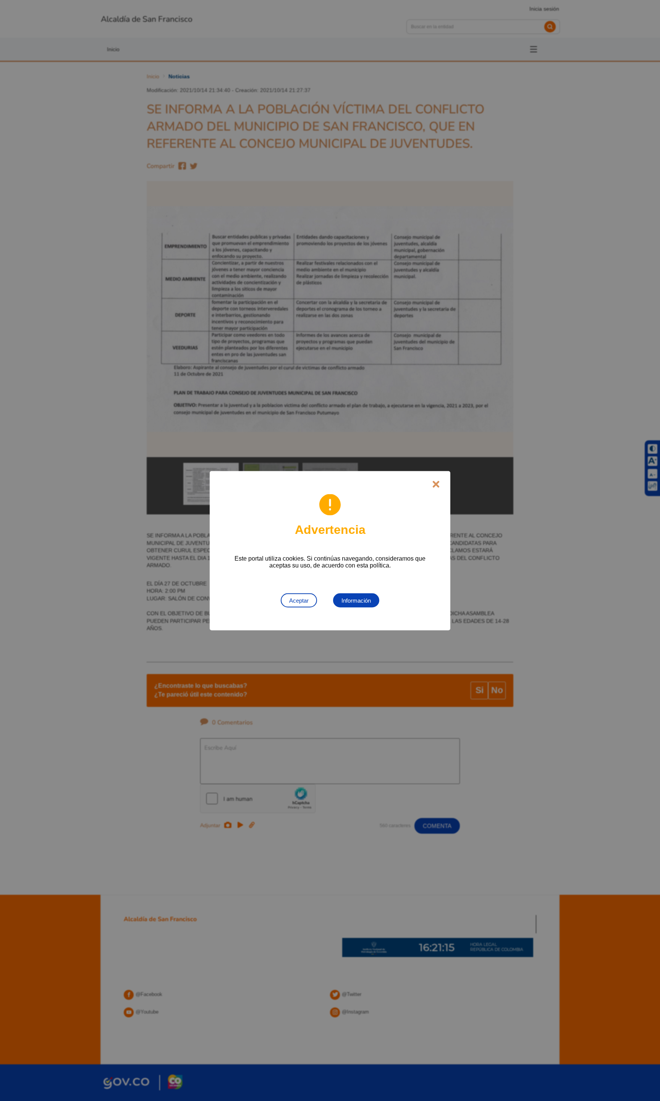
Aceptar (299, 600)
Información (356, 600)
